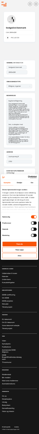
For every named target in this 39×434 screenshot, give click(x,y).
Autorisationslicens (8, 384)
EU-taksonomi (7, 319)
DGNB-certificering (8, 295)
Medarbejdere (7, 399)
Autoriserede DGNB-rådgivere (9, 351)
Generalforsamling (8, 408)
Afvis (19, 255)
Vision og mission (8, 411)
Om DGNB (5, 298)
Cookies (16, 427)
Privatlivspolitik (6, 427)
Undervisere (6, 279)
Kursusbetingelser (8, 283)
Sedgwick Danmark (16, 27)
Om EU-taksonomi (8, 322)
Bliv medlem (6, 378)
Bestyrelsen (6, 405)
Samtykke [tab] (7, 182)
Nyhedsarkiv (6, 344)
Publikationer (6, 347)
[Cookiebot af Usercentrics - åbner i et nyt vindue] (28, 177)
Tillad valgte (19, 250)
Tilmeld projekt (7, 307)
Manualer (5, 304)
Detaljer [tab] (19, 182)
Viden (4, 341)
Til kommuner (6, 362)
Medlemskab (6, 375)
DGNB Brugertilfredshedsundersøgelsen (12, 357)
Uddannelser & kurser (9, 273)
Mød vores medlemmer (10, 381)
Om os (4, 396)
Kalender (5, 276)
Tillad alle (19, 244)
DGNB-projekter (7, 301)
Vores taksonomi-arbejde (10, 325)
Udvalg (4, 402)
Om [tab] (32, 182)
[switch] (34, 223)
